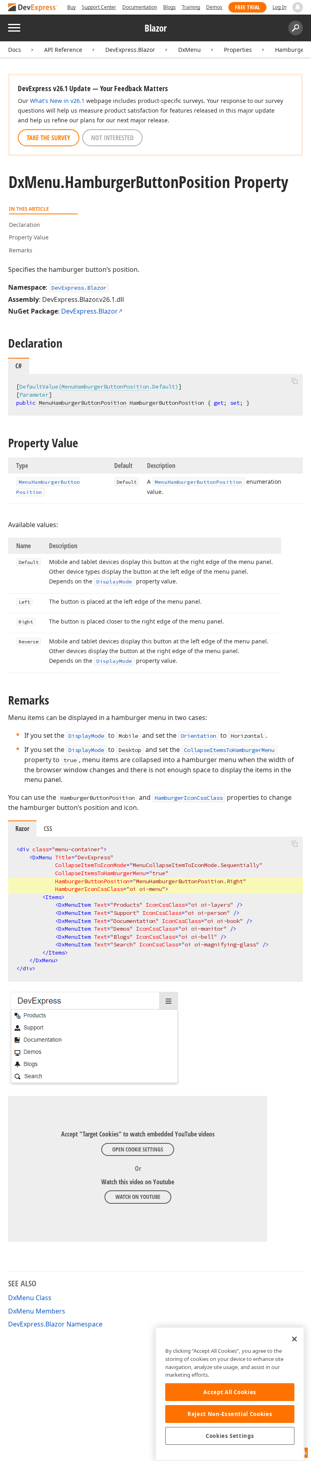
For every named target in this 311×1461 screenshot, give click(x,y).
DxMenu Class (29, 1297)
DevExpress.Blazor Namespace (55, 1324)
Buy (71, 7)
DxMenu (189, 49)
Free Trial (247, 7)
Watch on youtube (137, 1196)
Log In (279, 7)
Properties (238, 49)
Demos (214, 7)
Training (191, 7)
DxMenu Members (36, 1311)
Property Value (29, 237)
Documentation (139, 7)
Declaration (24, 225)
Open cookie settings (137, 1149)
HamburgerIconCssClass (189, 797)
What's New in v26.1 (57, 101)
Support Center (99, 7)
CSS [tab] (48, 828)
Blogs (169, 7)
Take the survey (48, 137)
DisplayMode (86, 735)
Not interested (112, 137)
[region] (230, 1394)
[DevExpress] (33, 8)
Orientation (198, 735)
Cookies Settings (230, 1436)
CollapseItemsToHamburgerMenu (229, 750)
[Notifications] (297, 7)
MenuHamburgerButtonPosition (105, 386)
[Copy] (294, 381)
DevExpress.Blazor (130, 49)
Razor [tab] (22, 828)
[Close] (294, 1339)
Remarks (20, 250)
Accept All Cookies (229, 1392)
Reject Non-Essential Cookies (229, 1414)
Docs (14, 49)
